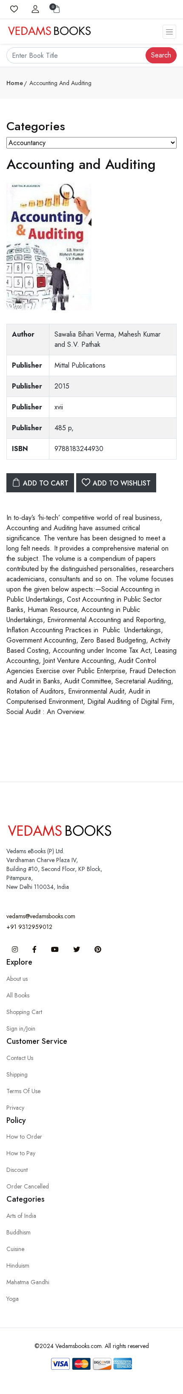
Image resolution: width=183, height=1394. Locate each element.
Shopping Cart (24, 1012)
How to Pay (20, 1153)
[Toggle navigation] (169, 32)
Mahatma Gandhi (27, 1282)
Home (14, 83)
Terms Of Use (23, 1091)
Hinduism (17, 1265)
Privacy (15, 1107)
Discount (17, 1169)
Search (161, 55)
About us (17, 978)
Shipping (17, 1074)
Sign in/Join (20, 1028)
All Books (17, 995)
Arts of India (21, 1215)
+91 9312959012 (29, 927)
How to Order (24, 1136)
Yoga (12, 1298)
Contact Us (19, 1058)
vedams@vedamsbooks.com (40, 916)
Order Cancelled (27, 1186)
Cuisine (15, 1249)
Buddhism (18, 1232)
